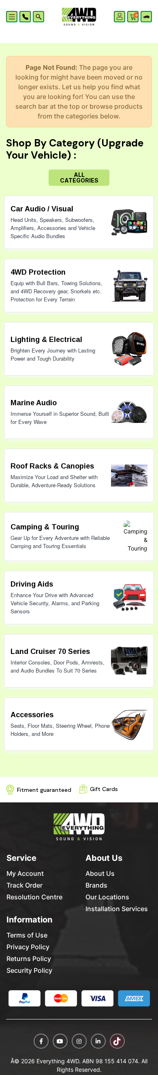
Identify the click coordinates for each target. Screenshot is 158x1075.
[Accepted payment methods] (79, 999)
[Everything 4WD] (79, 16)
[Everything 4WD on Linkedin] (98, 1041)
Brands (96, 885)
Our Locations (107, 897)
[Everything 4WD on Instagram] (79, 1041)
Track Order (24, 885)
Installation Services (116, 909)
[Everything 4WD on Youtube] (60, 1041)
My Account (25, 873)
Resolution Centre (34, 897)
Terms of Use (26, 935)
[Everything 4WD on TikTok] (117, 1041)
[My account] (119, 16)
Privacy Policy (27, 947)
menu (13, 17)
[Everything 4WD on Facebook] (41, 1041)
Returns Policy (28, 959)
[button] (25, 16)
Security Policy (29, 970)
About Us (100, 873)
